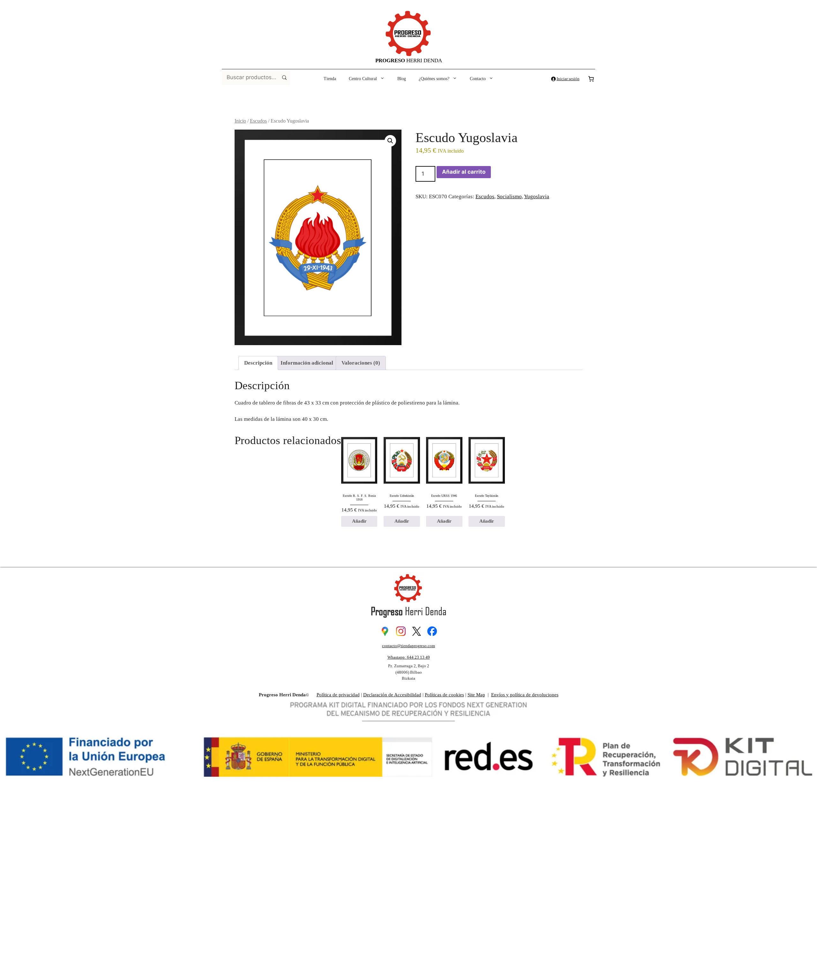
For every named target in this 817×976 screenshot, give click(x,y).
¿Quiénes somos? (434, 78)
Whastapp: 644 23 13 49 (408, 657)
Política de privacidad (338, 694)
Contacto (478, 78)
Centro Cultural (363, 78)
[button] (390, 141)
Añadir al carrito (463, 172)
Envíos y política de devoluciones (524, 694)
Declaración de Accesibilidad (392, 694)
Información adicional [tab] (307, 363)
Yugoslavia (536, 196)
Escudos (258, 121)
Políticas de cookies (444, 694)
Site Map (476, 694)
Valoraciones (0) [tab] (360, 363)
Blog (401, 78)
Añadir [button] (359, 521)
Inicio (240, 121)
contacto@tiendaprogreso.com (408, 645)
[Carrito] (591, 79)
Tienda (330, 78)
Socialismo (509, 196)
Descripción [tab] (258, 363)
